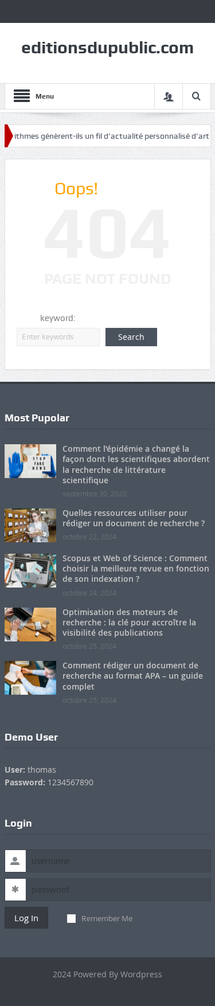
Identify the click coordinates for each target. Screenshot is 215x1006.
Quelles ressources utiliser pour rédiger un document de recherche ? (133, 518)
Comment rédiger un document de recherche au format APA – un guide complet (132, 675)
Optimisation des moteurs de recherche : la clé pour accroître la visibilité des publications (129, 622)
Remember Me (106, 918)
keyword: (58, 318)
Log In (26, 917)
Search (131, 336)
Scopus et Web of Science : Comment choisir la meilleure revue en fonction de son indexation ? (135, 568)
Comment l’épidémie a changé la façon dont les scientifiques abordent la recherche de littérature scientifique (136, 464)
